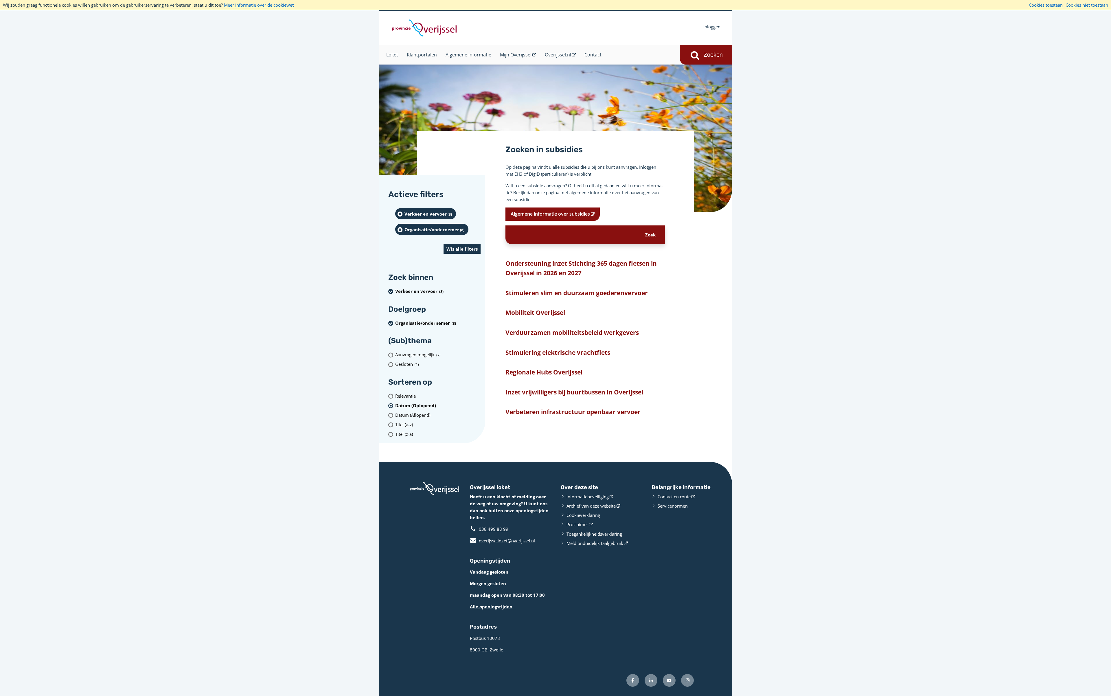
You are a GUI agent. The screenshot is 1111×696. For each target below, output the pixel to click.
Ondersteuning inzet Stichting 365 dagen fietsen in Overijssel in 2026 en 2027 (581, 268)
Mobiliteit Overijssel (535, 312)
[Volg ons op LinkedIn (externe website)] (651, 680)
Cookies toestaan (1046, 5)
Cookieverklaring (583, 515)
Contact (593, 55)
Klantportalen (422, 55)
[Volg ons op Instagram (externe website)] (687, 680)
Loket (392, 55)
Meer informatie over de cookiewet (259, 5)
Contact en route (674, 496)
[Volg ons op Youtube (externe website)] (669, 680)
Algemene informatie (468, 55)
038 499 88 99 (493, 529)
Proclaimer (577, 524)
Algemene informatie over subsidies (550, 214)
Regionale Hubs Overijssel (543, 372)
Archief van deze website (591, 506)
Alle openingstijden (491, 606)
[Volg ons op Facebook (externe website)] (632, 680)
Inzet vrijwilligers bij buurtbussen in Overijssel (574, 392)
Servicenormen (673, 506)
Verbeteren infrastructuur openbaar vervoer (573, 412)
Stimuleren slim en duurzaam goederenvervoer (576, 293)
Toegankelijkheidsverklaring (594, 534)
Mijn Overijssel (515, 55)
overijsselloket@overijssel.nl (502, 540)
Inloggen (711, 27)
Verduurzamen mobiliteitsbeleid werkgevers (572, 332)
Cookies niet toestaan (1087, 5)
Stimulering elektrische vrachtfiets (557, 352)
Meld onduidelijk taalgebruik (594, 543)
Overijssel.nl (558, 55)
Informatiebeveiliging (587, 496)
